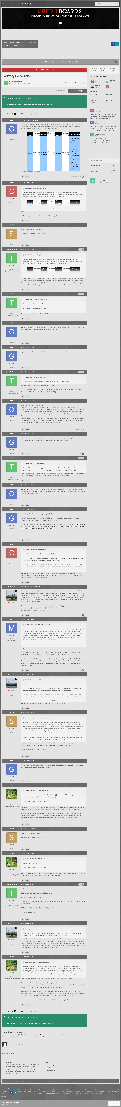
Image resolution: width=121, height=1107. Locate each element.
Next (21, 114)
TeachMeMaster (16, 81)
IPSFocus (3, 1089)
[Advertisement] (74, 44)
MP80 (72, 176)
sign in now (43, 1035)
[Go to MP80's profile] (11, 794)
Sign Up (21, 3)
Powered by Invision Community (68, 1095)
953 (12, 139)
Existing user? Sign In (9, 3)
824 (12, 269)
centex (11, 182)
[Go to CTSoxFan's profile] (11, 595)
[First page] (4, 114)
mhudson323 (101, 181)
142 (12, 244)
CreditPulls (50, 1065)
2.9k (12, 639)
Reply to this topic (77, 91)
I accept (115, 1103)
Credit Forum (27, 84)
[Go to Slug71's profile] (11, 234)
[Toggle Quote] (24, 188)
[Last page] (26, 114)
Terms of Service (52, 1068)
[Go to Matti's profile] (11, 628)
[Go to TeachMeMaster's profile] (6, 83)
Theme (3, 1091)
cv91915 (78, 429)
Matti (11, 619)
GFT (11, 120)
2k (12, 804)
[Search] (117, 4)
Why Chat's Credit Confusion (55, 1067)
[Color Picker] (31, 4)
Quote (27, 176)
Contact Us (4, 1096)
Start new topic (60, 91)
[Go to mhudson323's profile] (92, 180)
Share (68, 82)
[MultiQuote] (22, 176)
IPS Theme (4, 1088)
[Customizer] (26, 4)
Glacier (79, 176)
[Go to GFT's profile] (11, 129)
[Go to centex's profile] (11, 191)
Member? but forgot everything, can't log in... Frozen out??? (59, 62)
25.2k (12, 202)
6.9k (12, 608)
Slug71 (11, 225)
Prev (8, 114)
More (60, 26)
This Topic (110, 3)
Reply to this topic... (18, 1044)
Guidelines (4, 1104)
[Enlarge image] (36, 134)
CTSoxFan (11, 586)
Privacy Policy (51, 1070)
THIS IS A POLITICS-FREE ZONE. (45, 69)
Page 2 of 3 (33, 114)
